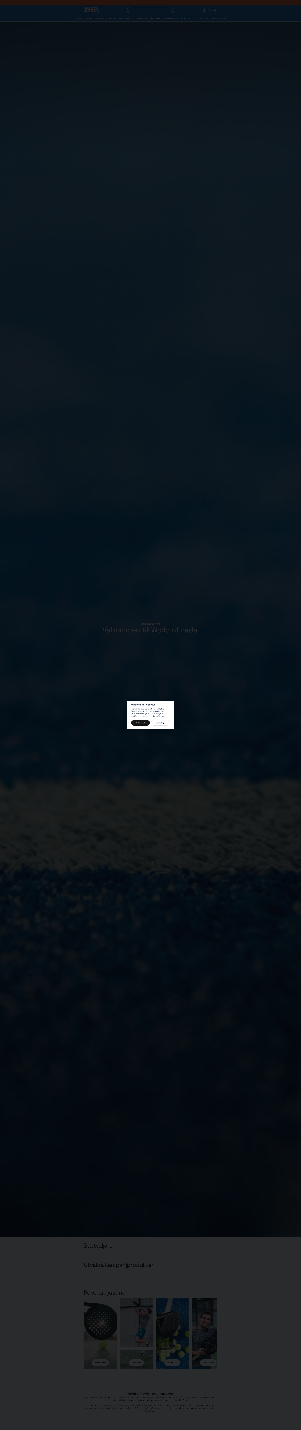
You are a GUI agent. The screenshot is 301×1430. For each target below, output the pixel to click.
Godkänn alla (140, 723)
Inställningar (160, 723)
